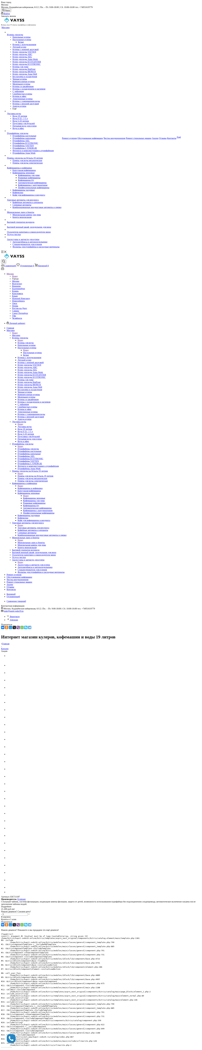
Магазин (16, 335)
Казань (15, 291)
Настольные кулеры (32, 352)
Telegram (14, 620)
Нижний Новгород (21, 298)
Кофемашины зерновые (34, 498)
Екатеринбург (18, 288)
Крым (15, 296)
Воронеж (16, 286)
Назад (15, 276)
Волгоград (17, 283)
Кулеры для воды (26, 343)
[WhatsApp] (22, 627)
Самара (15, 311)
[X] (14, 627)
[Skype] (25, 627)
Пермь (15, 306)
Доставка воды (25, 426)
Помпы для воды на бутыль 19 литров (35, 476)
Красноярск (17, 293)
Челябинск (17, 318)
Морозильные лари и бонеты (31, 542)
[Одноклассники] (6, 627)
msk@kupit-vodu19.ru (13, 611)
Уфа (14, 316)
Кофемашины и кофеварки (30, 488)
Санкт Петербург (20, 313)
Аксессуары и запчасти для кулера (34, 565)
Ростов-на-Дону (19, 308)
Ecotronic (21, 899)
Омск (14, 303)
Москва (15, 281)
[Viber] (18, 627)
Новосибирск (18, 301)
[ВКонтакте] (2, 627)
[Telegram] (29, 627)
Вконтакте (15, 616)
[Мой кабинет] (2, 269)
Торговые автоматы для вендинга (33, 528)
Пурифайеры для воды (28, 449)
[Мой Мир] (10, 627)
